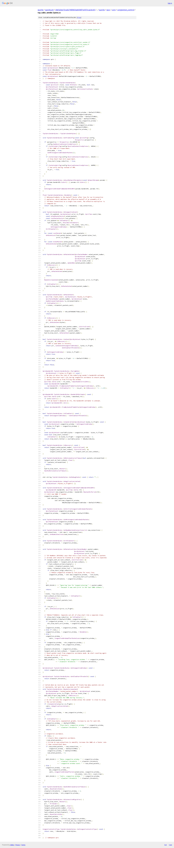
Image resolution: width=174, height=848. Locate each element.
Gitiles (12, 845)
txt (165, 845)
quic (108, 10)
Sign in (170, 3)
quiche (40, 10)
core (114, 10)
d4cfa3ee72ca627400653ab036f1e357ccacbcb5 (75, 10)
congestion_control (125, 10)
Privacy (17, 845)
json (170, 845)
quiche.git (49, 10)
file (79, 17)
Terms (23, 845)
